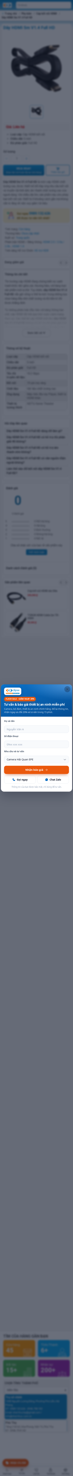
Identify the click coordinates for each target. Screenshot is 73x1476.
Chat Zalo (55, 779)
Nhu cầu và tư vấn (14, 751)
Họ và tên (9, 721)
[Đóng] (67, 689)
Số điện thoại (11, 736)
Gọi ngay (22, 779)
